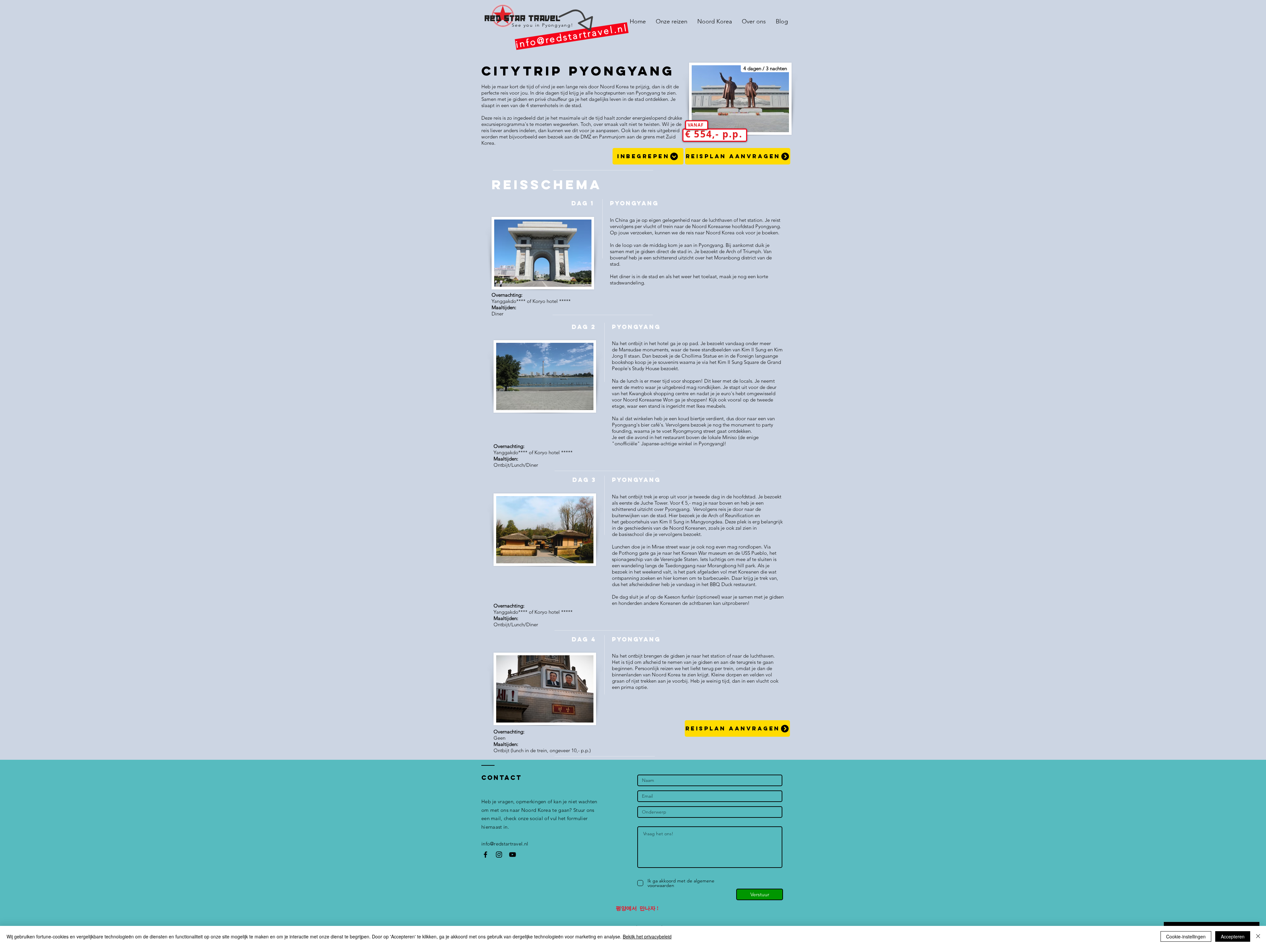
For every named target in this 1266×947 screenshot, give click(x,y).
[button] (648, 156)
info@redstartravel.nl (504, 844)
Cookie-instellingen (1186, 936)
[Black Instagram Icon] (499, 854)
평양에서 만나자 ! (637, 908)
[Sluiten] (1258, 936)
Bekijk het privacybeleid (647, 936)
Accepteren (1233, 936)
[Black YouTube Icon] (512, 854)
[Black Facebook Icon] (485, 854)
